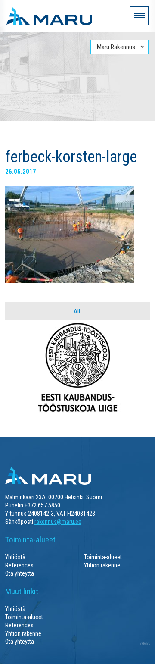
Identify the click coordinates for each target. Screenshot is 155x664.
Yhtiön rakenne (102, 565)
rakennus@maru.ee (57, 521)
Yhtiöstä (15, 557)
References (19, 565)
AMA (145, 643)
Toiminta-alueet (103, 557)
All (77, 311)
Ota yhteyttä (19, 573)
